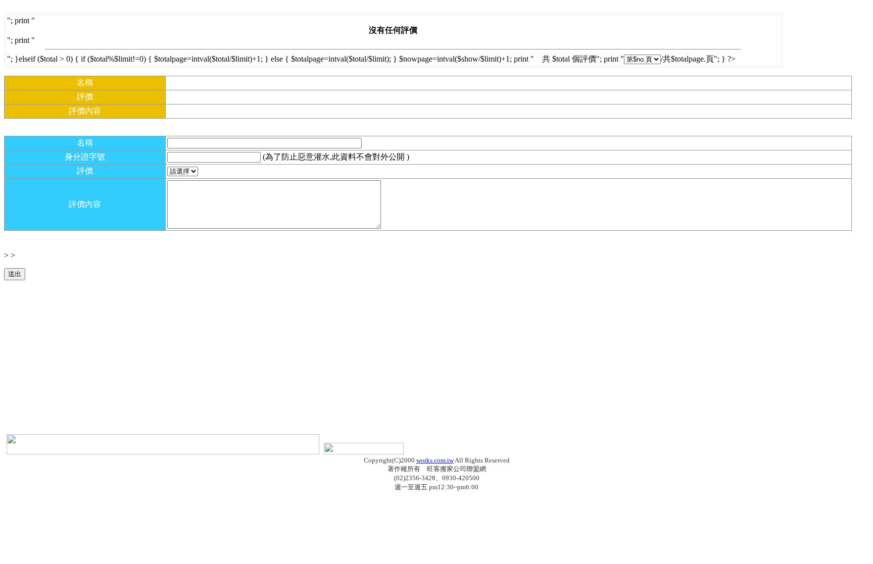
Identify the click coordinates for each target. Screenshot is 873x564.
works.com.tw (435, 460)
